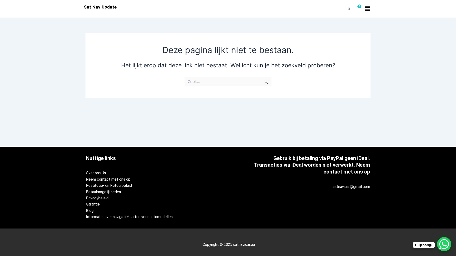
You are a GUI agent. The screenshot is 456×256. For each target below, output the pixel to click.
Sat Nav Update (100, 7)
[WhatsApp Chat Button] (444, 244)
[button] (367, 9)
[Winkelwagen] (357, 9)
